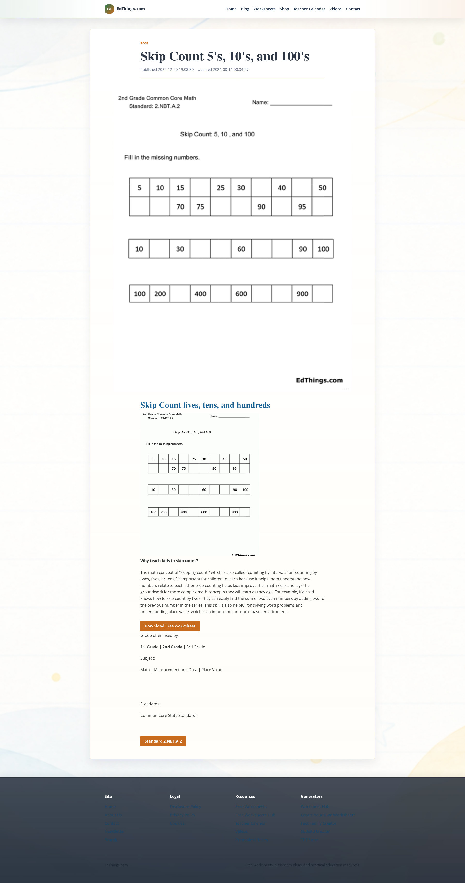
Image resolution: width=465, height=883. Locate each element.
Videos (335, 9)
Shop (284, 9)
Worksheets (265, 9)
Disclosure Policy (185, 806)
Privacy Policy (182, 815)
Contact (353, 9)
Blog (245, 9)
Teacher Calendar (309, 9)
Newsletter (115, 831)
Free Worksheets (251, 806)
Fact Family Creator (319, 823)
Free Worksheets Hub (255, 815)
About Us (113, 815)
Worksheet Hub (315, 806)
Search (111, 840)
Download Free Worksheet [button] (170, 626)
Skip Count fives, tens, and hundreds (205, 405)
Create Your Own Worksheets (328, 815)
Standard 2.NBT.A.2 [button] (163, 741)
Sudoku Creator (315, 831)
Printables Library (251, 840)
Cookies (177, 823)
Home (231, 9)
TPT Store (309, 840)
